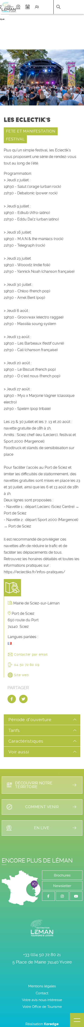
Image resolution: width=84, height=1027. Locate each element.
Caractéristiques (25, 741)
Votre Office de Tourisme (42, 1007)
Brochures (62, 875)
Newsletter (62, 886)
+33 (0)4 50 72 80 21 (42, 954)
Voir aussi (18, 751)
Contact (42, 993)
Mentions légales (42, 986)
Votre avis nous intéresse (42, 1000)
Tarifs (14, 730)
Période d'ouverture (30, 719)
